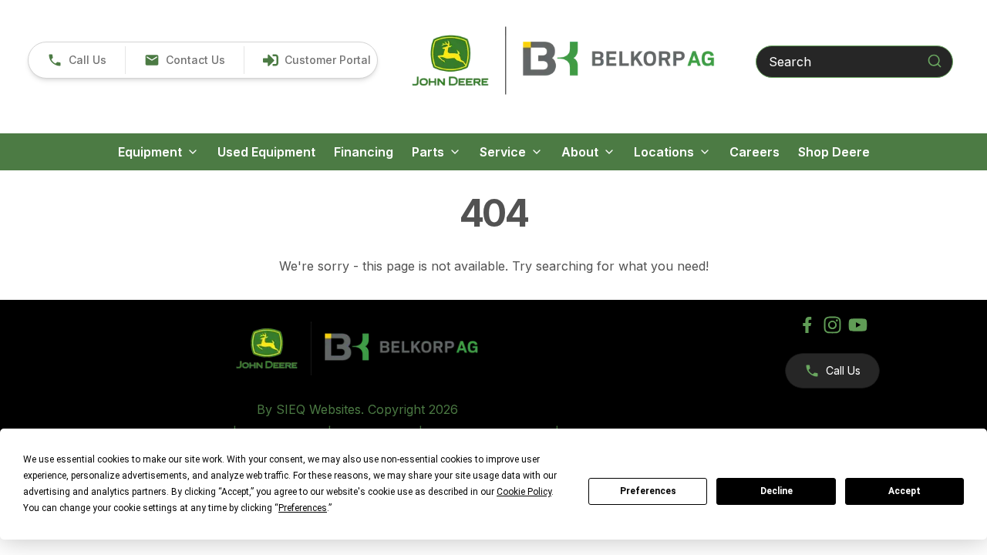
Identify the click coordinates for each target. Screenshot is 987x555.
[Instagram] (832, 325)
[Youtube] (857, 325)
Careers (754, 152)
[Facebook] (807, 325)
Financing (363, 152)
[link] (316, 60)
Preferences (648, 491)
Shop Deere (834, 152)
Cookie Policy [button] (524, 491)
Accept (904, 491)
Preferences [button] (302, 508)
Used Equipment (266, 152)
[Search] (934, 61)
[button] (77, 60)
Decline (776, 491)
